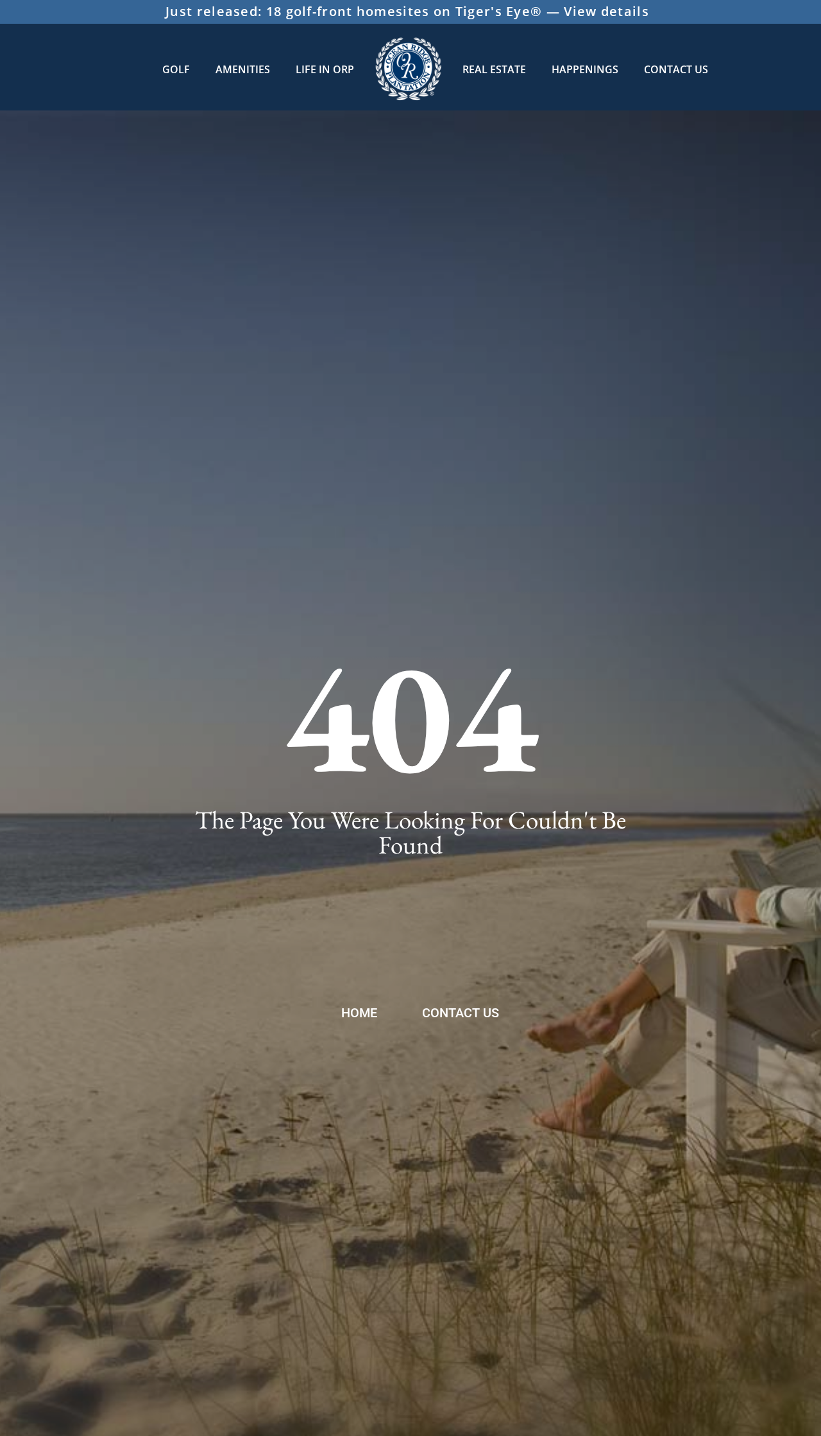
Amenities (243, 69)
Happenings (585, 69)
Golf (176, 69)
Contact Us (676, 69)
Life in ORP (325, 69)
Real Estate (494, 69)
